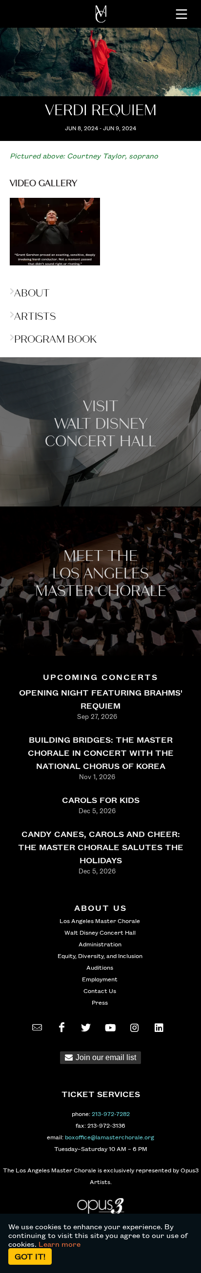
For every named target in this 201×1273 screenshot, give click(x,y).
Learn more (59, 1244)
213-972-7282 (111, 1113)
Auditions (99, 967)
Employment (100, 979)
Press (100, 1002)
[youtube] (110, 1027)
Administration (100, 944)
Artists (35, 316)
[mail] (37, 1027)
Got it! (30, 1256)
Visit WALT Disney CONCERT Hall (100, 424)
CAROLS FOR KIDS (101, 799)
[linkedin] (159, 1027)
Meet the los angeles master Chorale (100, 573)
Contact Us (99, 990)
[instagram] (134, 1027)
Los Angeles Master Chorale (100, 920)
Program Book (55, 339)
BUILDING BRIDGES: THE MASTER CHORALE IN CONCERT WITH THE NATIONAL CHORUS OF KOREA (101, 752)
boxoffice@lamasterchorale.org (109, 1137)
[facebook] (61, 1027)
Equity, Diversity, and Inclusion (100, 955)
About (32, 293)
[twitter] (86, 1027)
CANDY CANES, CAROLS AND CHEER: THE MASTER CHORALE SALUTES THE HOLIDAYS (100, 847)
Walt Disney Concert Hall (100, 932)
